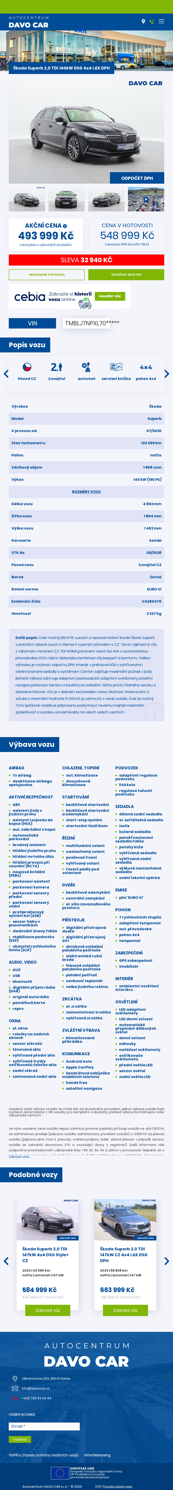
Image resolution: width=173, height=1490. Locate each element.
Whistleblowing (97, 1455)
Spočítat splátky (126, 275)
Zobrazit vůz (48, 1310)
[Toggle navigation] (161, 21)
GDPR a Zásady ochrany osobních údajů (44, 1455)
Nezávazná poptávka (47, 275)
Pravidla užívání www (117, 1486)
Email (16, 1426)
